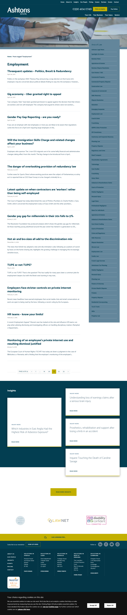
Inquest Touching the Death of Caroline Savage (90, 460)
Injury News (95, 178)
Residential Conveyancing (99, 302)
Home (62, 2)
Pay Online (114, 9)
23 (63, 371)
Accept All (93, 605)
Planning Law (96, 141)
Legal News (95, 201)
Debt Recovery (96, 95)
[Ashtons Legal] (18, 11)
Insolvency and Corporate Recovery (102, 137)
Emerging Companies (98, 109)
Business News (96, 59)
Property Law (96, 316)
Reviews (103, 2)
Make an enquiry (100, 9)
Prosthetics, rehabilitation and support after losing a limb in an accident (92, 430)
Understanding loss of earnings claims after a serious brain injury (92, 399)
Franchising (95, 123)
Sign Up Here (33, 544)
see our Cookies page (50, 606)
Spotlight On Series (98, 54)
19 (44, 371)
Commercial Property (98, 77)
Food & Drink (96, 118)
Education (95, 105)
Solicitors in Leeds (46, 555)
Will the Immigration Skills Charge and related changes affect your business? (41, 142)
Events (110, 2)
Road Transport (96, 155)
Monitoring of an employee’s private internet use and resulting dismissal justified (40, 342)
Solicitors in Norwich (62, 555)
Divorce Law (95, 247)
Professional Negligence (99, 206)
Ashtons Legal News (98, 50)
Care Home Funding (98, 224)
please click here (24, 609)
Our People (83, 2)
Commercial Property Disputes (101, 82)
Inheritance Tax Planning (99, 265)
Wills (93, 311)
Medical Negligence (97, 192)
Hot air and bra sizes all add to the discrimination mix (39, 239)
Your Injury (109, 15)
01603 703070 (61, 571)
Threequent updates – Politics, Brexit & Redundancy (39, 71)
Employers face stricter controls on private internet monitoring (39, 290)
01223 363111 (94, 573)
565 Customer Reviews (13, 586)
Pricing (91, 2)
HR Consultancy (97, 132)
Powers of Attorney (98, 284)
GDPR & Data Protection (99, 128)
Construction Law (97, 86)
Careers (97, 2)
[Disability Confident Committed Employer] (63, 521)
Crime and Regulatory (98, 233)
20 (49, 371)
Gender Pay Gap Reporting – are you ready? (33, 117)
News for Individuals (98, 210)
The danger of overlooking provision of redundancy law (41, 166)
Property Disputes (97, 146)
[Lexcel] (101, 521)
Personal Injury (96, 196)
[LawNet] (25, 521)
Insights (76, 2)
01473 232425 (28, 571)
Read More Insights (63, 492)
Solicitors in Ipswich (29, 555)
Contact (116, 2)
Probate (94, 293)
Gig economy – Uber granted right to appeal (34, 94)
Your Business (98, 15)
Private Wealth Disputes (99, 288)
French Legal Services (98, 261)
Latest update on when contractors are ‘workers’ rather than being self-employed (41, 191)
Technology (95, 164)
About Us (69, 2)
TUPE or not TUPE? (19, 265)
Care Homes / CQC (97, 72)
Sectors (117, 15)
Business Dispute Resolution (100, 68)
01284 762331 (78, 575)
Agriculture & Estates (98, 63)
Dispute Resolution (97, 100)
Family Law (95, 256)
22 (59, 371)
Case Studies (95, 169)
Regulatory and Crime (98, 151)
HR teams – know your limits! (25, 314)
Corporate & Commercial (99, 91)
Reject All (110, 605)
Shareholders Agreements (100, 160)
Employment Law (97, 114)
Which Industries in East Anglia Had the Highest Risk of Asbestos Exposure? (31, 430)
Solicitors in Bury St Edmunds (79, 555)
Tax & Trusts (96, 307)
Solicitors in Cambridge (95, 555)
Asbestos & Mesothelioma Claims (102, 183)
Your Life (88, 15)
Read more (15, 442)
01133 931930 (45, 571)
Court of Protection (98, 187)
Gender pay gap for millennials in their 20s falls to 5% (40, 216)
